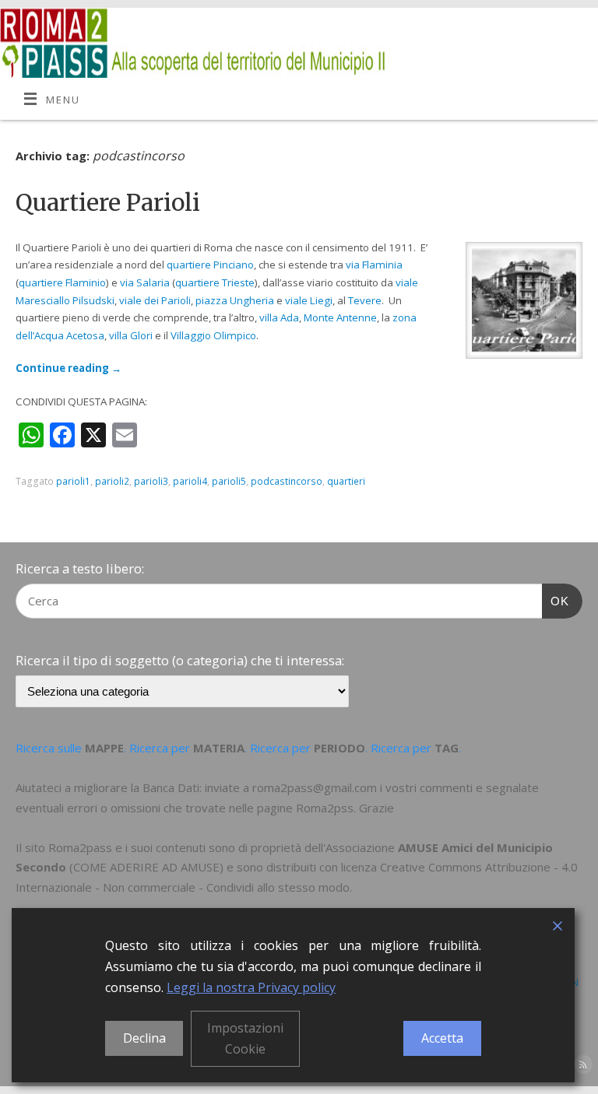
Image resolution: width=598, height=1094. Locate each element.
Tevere (365, 300)
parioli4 (190, 481)
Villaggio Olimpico (213, 335)
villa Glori (131, 335)
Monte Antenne (340, 317)
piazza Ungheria (234, 300)
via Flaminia (374, 265)
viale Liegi (308, 300)
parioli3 (151, 481)
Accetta (442, 1038)
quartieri (346, 481)
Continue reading (68, 368)
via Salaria (145, 282)
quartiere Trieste (215, 282)
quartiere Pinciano (210, 265)
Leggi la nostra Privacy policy (251, 987)
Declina (144, 1038)
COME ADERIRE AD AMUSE (146, 867)
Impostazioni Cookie (245, 1038)
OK (556, 601)
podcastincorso (286, 481)
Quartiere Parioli (108, 202)
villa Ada (279, 317)
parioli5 (229, 481)
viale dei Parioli (155, 300)
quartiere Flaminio (62, 282)
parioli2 (112, 481)
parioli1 (73, 481)
